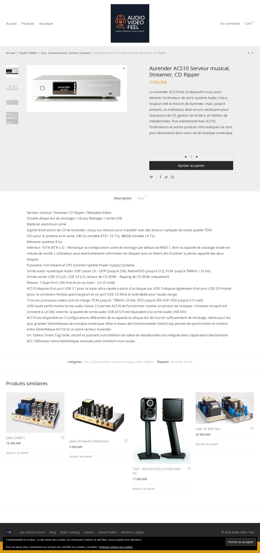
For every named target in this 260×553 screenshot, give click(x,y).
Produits (27, 23)
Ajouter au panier (191, 165)
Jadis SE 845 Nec (208, 429)
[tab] (122, 198)
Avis (142, 197)
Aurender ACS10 (181, 362)
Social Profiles (107, 532)
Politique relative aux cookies (116, 547)
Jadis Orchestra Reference (89, 441)
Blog (53, 532)
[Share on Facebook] (160, 177)
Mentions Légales (132, 532)
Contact (89, 532)
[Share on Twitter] (166, 177)
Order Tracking (69, 532)
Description (122, 198)
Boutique (46, 23)
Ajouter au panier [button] (17, 453)
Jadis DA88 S (15, 438)
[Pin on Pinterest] (173, 177)
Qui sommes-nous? (32, 532)
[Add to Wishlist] (152, 177)
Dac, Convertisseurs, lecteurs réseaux (66, 53)
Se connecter (230, 23)
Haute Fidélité (28, 53)
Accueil (11, 23)
